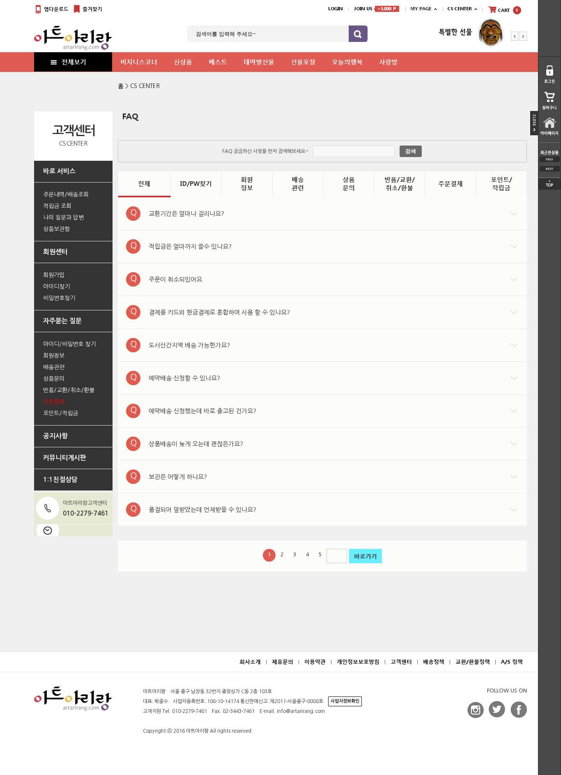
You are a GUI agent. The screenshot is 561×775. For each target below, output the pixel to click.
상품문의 (349, 183)
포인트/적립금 (501, 183)
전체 (144, 183)
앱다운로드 (55, 9)
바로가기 (365, 556)
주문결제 (450, 183)
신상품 (183, 62)
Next (523, 36)
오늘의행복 (347, 62)
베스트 (218, 62)
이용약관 (315, 661)
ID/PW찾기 (196, 183)
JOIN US (375, 9)
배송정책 (433, 661)
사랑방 (388, 62)
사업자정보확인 (345, 701)
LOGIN (335, 9)
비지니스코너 (138, 62)
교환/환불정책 (472, 661)
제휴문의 (282, 661)
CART (507, 10)
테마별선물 (259, 62)
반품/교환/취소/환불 (399, 183)
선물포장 (303, 62)
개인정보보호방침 (358, 661)
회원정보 (247, 183)
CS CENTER (145, 86)
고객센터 (401, 661)
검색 (410, 151)
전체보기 (74, 62)
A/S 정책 (512, 661)
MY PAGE (420, 9)
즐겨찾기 (91, 9)
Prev (514, 36)
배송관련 (298, 183)
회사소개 (250, 661)
